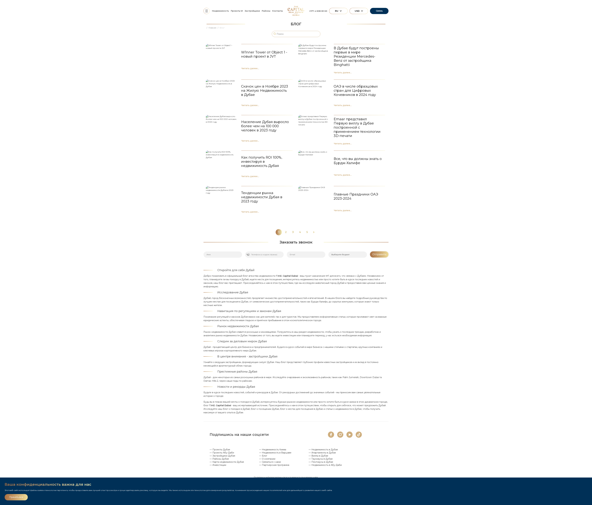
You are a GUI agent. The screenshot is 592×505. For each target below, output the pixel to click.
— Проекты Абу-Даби (222, 452)
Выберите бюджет (340, 254)
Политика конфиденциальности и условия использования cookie (286, 477)
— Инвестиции (218, 465)
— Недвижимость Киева (272, 449)
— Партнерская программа (274, 465)
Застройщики (252, 11)
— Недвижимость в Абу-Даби (325, 465)
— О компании (267, 458)
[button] (314, 232)
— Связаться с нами (270, 462)
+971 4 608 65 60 (318, 11)
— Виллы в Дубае (318, 455)
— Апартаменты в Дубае (322, 452)
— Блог (263, 455)
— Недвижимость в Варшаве (275, 452)
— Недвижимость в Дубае (323, 449)
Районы (266, 11)
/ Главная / (213, 28)
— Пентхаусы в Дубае (321, 462)
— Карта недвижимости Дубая (227, 462)
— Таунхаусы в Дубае (321, 458)
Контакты (277, 11)
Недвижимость (220, 11)
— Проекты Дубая (220, 449)
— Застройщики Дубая (222, 455)
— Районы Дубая (219, 458)
